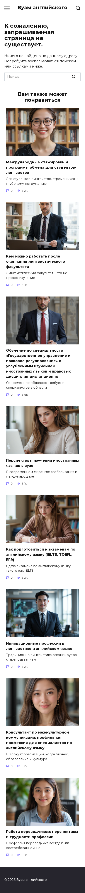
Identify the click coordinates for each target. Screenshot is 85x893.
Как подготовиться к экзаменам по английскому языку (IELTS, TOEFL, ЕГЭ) (40, 554)
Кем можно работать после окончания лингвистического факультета (35, 261)
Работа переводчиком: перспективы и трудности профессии (42, 834)
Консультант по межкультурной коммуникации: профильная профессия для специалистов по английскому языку (39, 740)
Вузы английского (42, 7)
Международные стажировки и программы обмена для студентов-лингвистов (41, 167)
